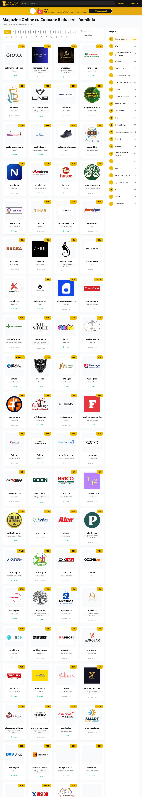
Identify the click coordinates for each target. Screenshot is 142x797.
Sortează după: (86, 31)
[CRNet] (10, 3)
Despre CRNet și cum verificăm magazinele (17, 25)
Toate (7, 32)
